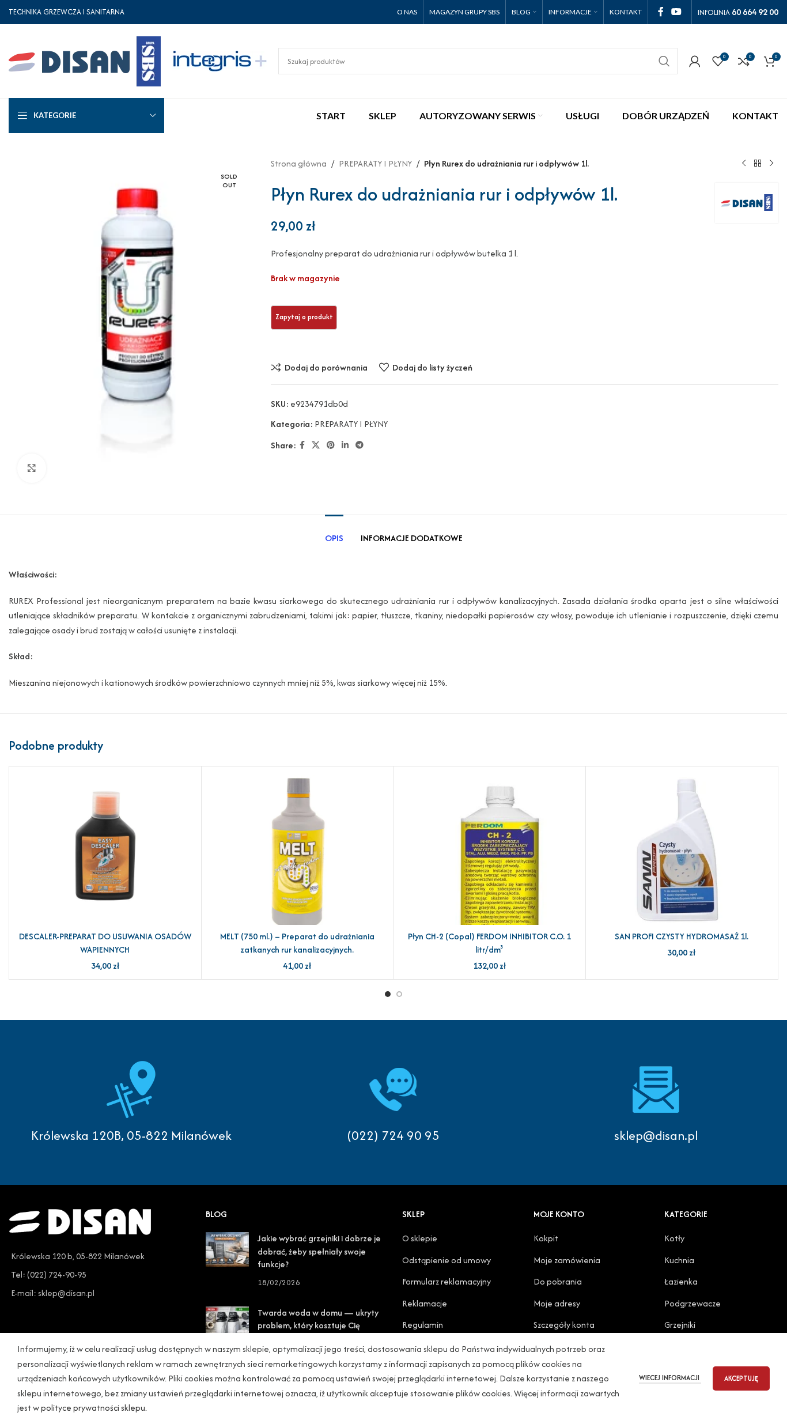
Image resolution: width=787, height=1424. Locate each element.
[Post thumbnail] (227, 1260)
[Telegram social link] (359, 445)
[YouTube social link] (677, 12)
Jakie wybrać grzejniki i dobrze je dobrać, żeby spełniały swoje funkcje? (319, 1251)
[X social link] (315, 445)
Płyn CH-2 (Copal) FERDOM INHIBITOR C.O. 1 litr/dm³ (489, 942)
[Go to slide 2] (399, 994)
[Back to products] (758, 164)
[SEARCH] (664, 61)
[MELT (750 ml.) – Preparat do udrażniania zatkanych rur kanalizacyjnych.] (297, 850)
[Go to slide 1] (388, 994)
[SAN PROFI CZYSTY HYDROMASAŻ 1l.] (682, 850)
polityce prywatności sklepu (93, 1408)
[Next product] (771, 164)
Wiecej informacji (670, 1378)
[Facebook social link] (660, 12)
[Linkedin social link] (345, 445)
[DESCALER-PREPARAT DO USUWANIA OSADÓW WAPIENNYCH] (105, 850)
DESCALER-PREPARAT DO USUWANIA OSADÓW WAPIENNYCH (105, 942)
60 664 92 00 (755, 12)
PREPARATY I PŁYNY (375, 163)
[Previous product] (744, 164)
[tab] (334, 532)
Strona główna (299, 163)
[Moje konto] (694, 61)
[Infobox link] (393, 1102)
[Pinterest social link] (330, 445)
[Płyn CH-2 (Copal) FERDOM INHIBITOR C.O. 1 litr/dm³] (489, 850)
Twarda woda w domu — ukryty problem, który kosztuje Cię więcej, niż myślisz (318, 1325)
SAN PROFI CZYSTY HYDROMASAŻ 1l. (681, 936)
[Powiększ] (31, 468)
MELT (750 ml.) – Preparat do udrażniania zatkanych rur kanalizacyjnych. (297, 942)
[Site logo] (85, 60)
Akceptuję (741, 1378)
